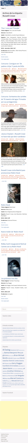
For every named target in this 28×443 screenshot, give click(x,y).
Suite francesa (17, 71)
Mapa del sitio (4, 441)
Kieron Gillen (10, 373)
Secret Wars (9, 383)
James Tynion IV (21, 366)
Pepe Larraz (9, 380)
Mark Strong (13, 250)
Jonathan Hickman (14, 371)
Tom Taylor (14, 384)
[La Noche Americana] (14, 3)
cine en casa (3, 70)
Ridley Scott (22, 177)
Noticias (14, 68)
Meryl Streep (9, 140)
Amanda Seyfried (22, 68)
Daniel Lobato (4, 57)
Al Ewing (6, 349)
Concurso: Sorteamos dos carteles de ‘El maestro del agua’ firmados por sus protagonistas (13, 99)
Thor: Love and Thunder (10, 28)
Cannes (18, 175)
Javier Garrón (14, 368)
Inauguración (7, 250)
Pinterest (12, 318)
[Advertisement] (14, 415)
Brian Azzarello (11, 355)
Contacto (3, 437)
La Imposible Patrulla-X (17, 373)
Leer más (3, 54)
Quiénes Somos (5, 434)
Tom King (10, 384)
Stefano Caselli (17, 383)
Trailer (2, 237)
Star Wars (13, 383)
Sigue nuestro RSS (17, 318)
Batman (7, 353)
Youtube (9, 318)
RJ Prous (23, 140)
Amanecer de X (14, 350)
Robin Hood (3, 178)
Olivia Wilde (11, 177)
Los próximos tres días (9, 278)
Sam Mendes (13, 252)
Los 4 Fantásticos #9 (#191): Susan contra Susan (13, 334)
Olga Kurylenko (8, 106)
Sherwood (15, 178)
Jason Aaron (7, 368)
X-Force (9, 386)
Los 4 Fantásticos (10, 375)
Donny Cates (8, 363)
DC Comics (15, 361)
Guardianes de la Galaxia (10, 366)
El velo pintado (22, 70)
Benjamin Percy (16, 353)
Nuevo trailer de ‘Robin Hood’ (12, 232)
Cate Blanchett (23, 249)
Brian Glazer (19, 234)
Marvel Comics (16, 378)
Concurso (9, 70)
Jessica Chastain (20, 139)
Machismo (3, 140)
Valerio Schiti (20, 384)
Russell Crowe (10, 71)
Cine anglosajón (5, 59)
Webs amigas (4, 436)
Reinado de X (16, 381)
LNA (23, 71)
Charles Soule (16, 358)
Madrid (6, 177)
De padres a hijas (15, 70)
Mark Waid (7, 378)
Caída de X (10, 358)
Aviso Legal (4, 439)
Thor (7, 384)
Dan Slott (9, 361)
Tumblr (14, 318)
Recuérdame (4, 71)
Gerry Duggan (17, 363)
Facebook (4, 318)
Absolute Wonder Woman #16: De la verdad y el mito (14, 328)
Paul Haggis (16, 177)
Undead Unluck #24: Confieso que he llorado (12, 340)
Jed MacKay (20, 368)
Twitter (6, 318)
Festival (3, 250)
